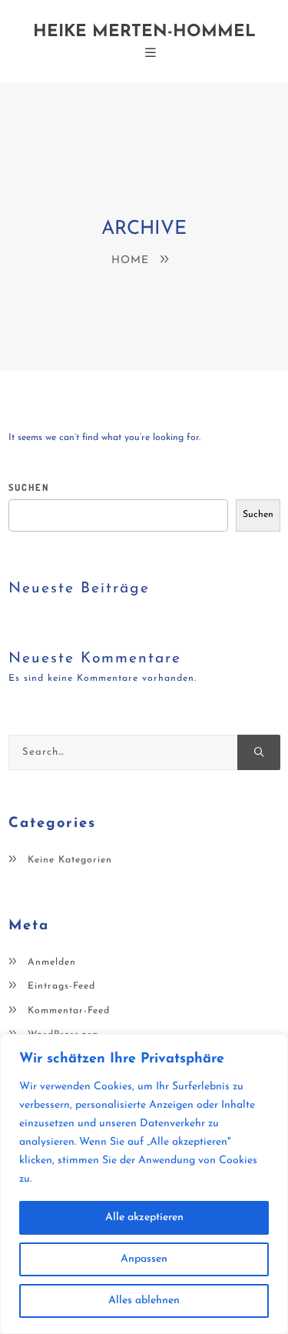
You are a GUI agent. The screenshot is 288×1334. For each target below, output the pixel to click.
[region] (144, 1184)
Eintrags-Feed (61, 986)
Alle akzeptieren (144, 1217)
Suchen (28, 487)
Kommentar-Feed (69, 1011)
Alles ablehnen (144, 1300)
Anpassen (144, 1259)
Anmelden (52, 962)
